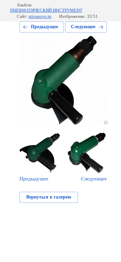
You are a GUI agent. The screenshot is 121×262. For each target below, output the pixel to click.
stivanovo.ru (40, 16)
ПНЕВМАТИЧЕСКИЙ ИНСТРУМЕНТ (46, 10)
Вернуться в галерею (48, 197)
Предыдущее (44, 26)
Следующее (83, 26)
